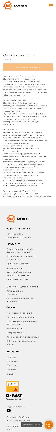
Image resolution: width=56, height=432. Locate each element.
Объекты (11, 369)
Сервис (11, 307)
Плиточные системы (17, 279)
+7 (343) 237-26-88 (18, 228)
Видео (9, 374)
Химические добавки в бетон (22, 286)
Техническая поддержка (19, 313)
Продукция (13, 243)
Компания (12, 351)
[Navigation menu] (51, 5)
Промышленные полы (18, 263)
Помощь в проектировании (21, 317)
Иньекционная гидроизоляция (22, 337)
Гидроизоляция (14, 328)
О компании (12, 361)
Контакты (11, 365)
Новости (11, 357)
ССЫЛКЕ (31, 191)
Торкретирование (16, 332)
